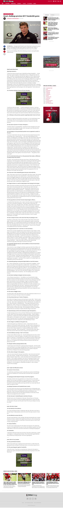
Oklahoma (48, 91)
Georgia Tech (48, 101)
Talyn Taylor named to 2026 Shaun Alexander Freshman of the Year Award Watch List (53, 24)
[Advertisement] (31, 7)
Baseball (19, 3)
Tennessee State (49, 88)
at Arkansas (48, 90)
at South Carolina (49, 100)
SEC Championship (49, 103)
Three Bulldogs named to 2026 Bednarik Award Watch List (53, 38)
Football (8, 3)
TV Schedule (29, 3)
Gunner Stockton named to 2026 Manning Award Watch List (53, 33)
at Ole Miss (48, 98)
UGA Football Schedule (29, 502)
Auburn (47, 95)
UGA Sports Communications (13, 18)
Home (23, 502)
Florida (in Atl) (48, 96)
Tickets (24, 3)
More (34, 3)
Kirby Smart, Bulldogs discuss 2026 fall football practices (53, 29)
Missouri (47, 99)
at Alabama (48, 94)
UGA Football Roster (37, 502)
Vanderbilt (48, 93)
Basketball (13, 3)
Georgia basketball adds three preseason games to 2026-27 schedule (54, 18)
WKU (47, 89)
